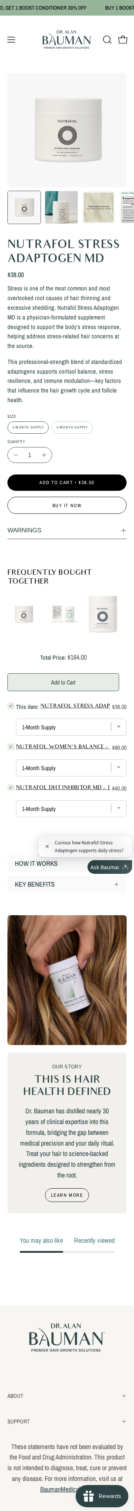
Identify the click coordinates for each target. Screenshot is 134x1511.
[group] (67, 8)
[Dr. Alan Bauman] (67, 39)
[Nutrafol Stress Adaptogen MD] (24, 207)
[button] (106, 40)
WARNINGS (24, 530)
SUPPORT (18, 1421)
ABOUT (15, 1396)
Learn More (67, 1195)
